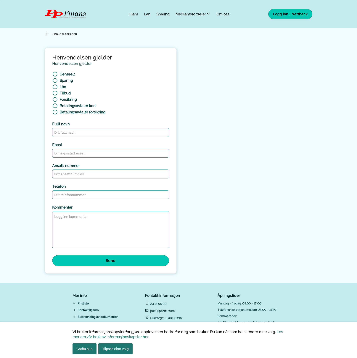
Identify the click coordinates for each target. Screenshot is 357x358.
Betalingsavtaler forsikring (82, 112)
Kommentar (62, 207)
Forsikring (68, 99)
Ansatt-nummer (66, 165)
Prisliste (83, 303)
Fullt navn (61, 124)
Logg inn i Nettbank (290, 14)
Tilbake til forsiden (64, 34)
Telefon (59, 186)
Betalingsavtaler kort (78, 106)
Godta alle (84, 349)
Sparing (163, 14)
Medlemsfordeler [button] (191, 14)
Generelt (67, 74)
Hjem (133, 14)
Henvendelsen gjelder (72, 63)
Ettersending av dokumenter (98, 317)
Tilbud (65, 93)
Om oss (222, 14)
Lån (147, 14)
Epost (57, 145)
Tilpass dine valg (115, 349)
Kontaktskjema (88, 310)
